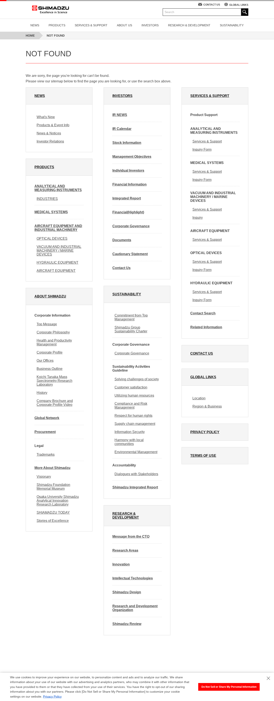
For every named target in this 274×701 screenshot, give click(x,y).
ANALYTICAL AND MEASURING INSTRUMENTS (58, 188)
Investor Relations (50, 141)
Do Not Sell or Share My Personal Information (228, 686)
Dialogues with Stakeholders (136, 474)
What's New (46, 117)
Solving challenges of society (137, 379)
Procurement (45, 432)
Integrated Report (126, 198)
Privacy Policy (52, 696)
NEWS (34, 25)
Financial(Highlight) (128, 212)
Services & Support (207, 141)
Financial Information (129, 184)
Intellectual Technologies (132, 578)
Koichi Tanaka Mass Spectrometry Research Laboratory (54, 380)
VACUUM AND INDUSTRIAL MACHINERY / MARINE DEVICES (59, 250)
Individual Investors (128, 170)
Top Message (47, 324)
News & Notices (49, 133)
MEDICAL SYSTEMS (51, 212)
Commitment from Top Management (131, 317)
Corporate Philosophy (53, 332)
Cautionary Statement (130, 254)
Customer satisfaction (131, 387)
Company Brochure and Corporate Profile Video (55, 402)
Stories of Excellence (53, 520)
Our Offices (45, 360)
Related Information (206, 327)
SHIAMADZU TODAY (53, 512)
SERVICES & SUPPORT (91, 25)
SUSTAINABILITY (232, 25)
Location (199, 398)
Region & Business (207, 406)
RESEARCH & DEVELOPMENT (189, 25)
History (42, 392)
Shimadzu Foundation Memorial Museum (53, 486)
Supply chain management (135, 424)
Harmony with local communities (129, 442)
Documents (121, 240)
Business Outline (50, 369)
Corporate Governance (131, 226)
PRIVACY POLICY (204, 432)
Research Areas (125, 550)
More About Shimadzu (52, 468)
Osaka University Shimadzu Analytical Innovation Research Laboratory (58, 500)
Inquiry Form (201, 149)
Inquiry (197, 217)
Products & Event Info (53, 125)
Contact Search (203, 313)
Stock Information (126, 142)
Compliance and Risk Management (131, 405)
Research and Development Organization (135, 608)
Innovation (121, 564)
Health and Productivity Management (54, 342)
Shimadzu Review (126, 624)
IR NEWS (119, 115)
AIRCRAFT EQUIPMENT (56, 270)
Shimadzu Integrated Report (135, 487)
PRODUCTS (57, 25)
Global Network (46, 418)
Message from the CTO (130, 536)
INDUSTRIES (47, 199)
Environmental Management (136, 452)
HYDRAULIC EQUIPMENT (57, 262)
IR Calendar (121, 129)
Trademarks (46, 454)
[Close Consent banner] (268, 678)
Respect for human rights (133, 415)
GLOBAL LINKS (238, 4)
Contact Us (121, 268)
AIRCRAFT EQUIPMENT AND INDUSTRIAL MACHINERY (58, 228)
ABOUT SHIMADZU (50, 296)
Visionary (44, 476)
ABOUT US (124, 25)
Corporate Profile (50, 352)
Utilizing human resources (134, 395)
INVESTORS (150, 25)
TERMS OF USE (203, 455)
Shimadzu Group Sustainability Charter (131, 329)
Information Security (130, 432)
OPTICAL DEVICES (52, 238)
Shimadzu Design (126, 592)
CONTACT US (211, 4)
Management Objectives (131, 156)
